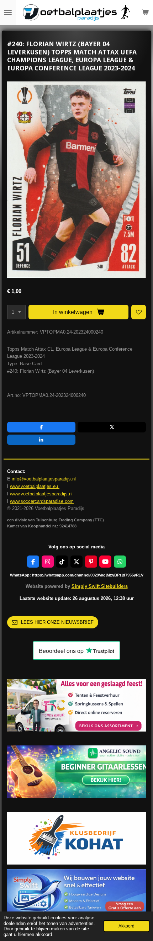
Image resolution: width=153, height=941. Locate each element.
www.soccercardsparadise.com (42, 501)
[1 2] (16, 312)
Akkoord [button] (126, 926)
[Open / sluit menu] (8, 12)
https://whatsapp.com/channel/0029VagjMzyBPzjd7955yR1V (87, 575)
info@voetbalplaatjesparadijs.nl (44, 479)
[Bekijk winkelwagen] (145, 12)
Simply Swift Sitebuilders (100, 586)
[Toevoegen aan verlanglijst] (138, 312)
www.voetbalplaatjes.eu (34, 486)
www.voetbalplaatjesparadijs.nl (41, 493)
